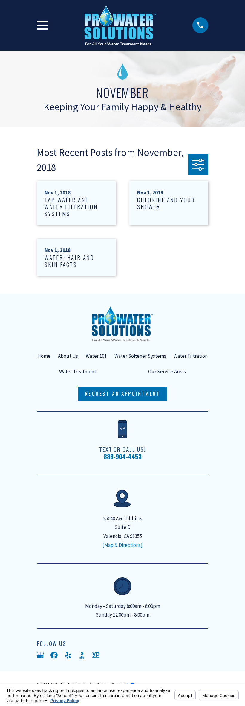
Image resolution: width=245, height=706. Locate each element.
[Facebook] (54, 655)
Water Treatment (77, 371)
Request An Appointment (122, 393)
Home (43, 356)
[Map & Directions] (122, 545)
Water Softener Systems (140, 356)
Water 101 (96, 356)
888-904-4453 (123, 456)
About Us (68, 356)
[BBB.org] (81, 655)
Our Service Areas (167, 371)
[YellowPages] (95, 655)
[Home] (120, 25)
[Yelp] (68, 655)
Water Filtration (191, 356)
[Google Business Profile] (40, 655)
